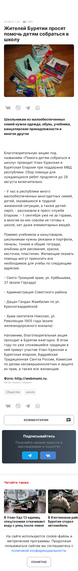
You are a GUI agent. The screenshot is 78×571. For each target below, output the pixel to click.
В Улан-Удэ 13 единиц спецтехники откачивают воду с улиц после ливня (24, 521)
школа (30, 392)
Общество (13, 392)
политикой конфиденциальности (38, 551)
